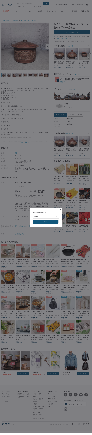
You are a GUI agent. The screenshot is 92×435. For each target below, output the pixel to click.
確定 (45, 222)
